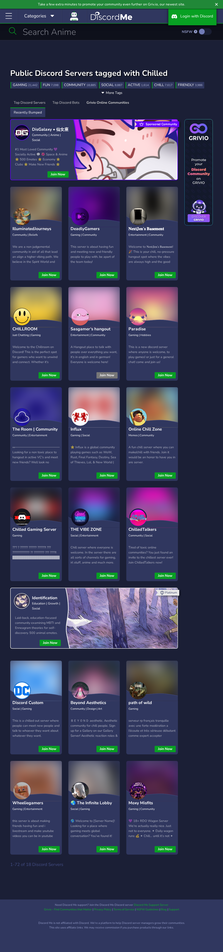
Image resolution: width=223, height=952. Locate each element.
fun (51, 85)
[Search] (13, 31)
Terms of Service (123, 909)
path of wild (140, 703)
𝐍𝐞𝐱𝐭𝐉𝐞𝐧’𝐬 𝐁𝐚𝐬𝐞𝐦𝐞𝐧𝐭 (146, 229)
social (111, 85)
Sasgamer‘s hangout (90, 329)
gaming (25, 85)
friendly (190, 85)
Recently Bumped (28, 112)
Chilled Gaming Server (34, 529)
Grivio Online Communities (107, 102)
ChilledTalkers (142, 529)
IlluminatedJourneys (31, 229)
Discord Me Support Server (151, 905)
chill (163, 85)
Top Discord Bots (65, 102)
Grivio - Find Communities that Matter (68, 909)
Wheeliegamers (27, 803)
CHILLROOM (24, 329)
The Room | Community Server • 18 (35, 432)
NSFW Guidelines (147, 909)
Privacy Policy (103, 909)
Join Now (58, 174)
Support (174, 909)
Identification (44, 598)
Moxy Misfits (140, 803)
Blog (164, 909)
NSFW (187, 31)
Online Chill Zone (145, 429)
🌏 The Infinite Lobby (91, 803)
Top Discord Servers (30, 102)
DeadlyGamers (85, 229)
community (80, 85)
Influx (76, 429)
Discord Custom (27, 703)
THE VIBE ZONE (86, 529)
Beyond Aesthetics (88, 703)
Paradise (137, 329)
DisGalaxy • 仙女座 (50, 129)
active (138, 85)
